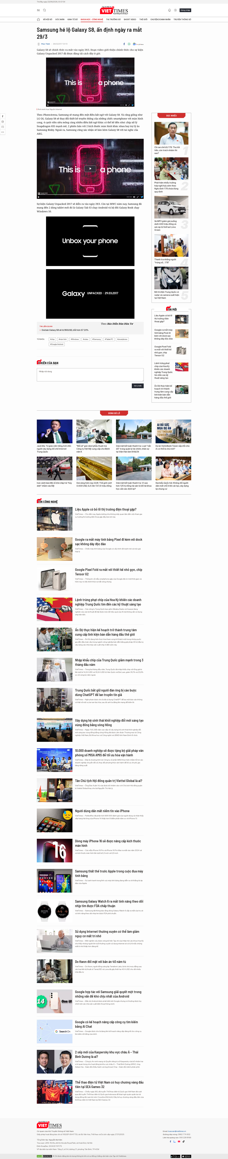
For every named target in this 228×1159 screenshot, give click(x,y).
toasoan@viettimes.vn (177, 1131)
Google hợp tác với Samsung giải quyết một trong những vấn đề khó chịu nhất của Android (108, 994)
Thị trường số (113, 19)
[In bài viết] (129, 44)
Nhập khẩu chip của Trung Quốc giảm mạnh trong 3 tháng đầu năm (109, 662)
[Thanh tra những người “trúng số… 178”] (171, 245)
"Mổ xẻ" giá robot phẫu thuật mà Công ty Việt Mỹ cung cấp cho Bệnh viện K (93, 449)
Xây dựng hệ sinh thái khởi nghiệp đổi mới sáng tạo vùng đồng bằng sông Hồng (109, 722)
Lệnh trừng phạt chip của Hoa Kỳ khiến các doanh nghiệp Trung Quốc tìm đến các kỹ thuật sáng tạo (163, 370)
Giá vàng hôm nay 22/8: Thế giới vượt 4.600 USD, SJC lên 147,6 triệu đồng (94, 484)
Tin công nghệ (48, 502)
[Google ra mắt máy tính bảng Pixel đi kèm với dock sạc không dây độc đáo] (181, 333)
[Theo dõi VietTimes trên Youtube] (179, 1141)
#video (85, 339)
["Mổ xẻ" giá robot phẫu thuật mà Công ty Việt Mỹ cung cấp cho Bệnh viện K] (94, 431)
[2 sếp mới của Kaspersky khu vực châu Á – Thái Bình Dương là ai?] (54, 1062)
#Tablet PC (109, 339)
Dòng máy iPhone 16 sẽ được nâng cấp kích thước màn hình (108, 843)
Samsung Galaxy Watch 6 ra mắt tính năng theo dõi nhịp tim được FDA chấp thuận (109, 903)
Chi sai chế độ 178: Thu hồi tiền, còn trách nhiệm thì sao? (167, 150)
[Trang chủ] (38, 19)
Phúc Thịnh (45, 44)
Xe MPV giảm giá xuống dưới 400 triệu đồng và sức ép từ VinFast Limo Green (165, 225)
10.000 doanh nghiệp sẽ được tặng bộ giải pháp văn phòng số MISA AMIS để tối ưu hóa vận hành (109, 752)
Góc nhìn (59, 19)
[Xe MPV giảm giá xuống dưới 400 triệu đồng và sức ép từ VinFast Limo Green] (171, 207)
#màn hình (63, 339)
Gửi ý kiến (138, 386)
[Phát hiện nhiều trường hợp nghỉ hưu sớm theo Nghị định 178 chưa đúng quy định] (171, 168)
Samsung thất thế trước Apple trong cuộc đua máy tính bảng (109, 873)
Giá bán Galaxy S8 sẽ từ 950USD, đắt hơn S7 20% (65, 330)
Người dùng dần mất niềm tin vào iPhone (102, 811)
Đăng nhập (185, 10)
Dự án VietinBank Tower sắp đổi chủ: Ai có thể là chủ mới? (173, 447)
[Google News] (138, 44)
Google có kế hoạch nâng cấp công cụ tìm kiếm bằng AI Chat (106, 1024)
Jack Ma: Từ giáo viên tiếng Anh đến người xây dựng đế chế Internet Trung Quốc (54, 449)
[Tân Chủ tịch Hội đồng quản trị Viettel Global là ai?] (54, 790)
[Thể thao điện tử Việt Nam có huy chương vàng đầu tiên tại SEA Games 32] (54, 1092)
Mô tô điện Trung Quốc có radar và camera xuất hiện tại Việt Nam (166, 295)
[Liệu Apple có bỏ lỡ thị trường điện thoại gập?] (181, 319)
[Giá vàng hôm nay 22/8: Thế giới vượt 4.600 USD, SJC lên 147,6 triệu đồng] (94, 468)
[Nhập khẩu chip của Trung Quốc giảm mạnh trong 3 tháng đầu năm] (54, 669)
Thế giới (143, 19)
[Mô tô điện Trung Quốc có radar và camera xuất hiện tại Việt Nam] (171, 278)
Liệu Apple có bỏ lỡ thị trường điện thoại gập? (163, 318)
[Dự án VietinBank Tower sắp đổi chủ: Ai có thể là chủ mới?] (173, 431)
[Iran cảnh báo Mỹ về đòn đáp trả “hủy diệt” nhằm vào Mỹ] (54, 468)
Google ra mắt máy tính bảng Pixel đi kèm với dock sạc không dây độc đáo (163, 334)
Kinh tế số (73, 19)
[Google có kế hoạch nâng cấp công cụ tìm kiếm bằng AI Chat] (54, 1031)
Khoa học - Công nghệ (92, 19)
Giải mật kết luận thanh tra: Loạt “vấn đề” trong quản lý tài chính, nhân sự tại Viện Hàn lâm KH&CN (133, 449)
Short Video (130, 19)
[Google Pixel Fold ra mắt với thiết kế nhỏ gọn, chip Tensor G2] (181, 350)
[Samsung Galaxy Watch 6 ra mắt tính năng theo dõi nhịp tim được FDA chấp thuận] (54, 911)
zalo (175, 1141)
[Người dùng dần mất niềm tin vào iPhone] (54, 820)
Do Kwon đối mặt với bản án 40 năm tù (100, 961)
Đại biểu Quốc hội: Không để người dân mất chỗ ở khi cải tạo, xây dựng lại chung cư (172, 486)
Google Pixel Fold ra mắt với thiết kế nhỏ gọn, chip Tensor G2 (162, 351)
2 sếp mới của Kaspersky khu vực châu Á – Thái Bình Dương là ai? (106, 1054)
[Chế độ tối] (175, 10)
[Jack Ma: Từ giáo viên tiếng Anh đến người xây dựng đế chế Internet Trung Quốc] (54, 431)
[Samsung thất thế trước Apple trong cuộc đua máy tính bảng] (54, 881)
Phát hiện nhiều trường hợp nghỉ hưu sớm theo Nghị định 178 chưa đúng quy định (166, 187)
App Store (175, 1156)
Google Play (186, 1156)
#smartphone (122, 339)
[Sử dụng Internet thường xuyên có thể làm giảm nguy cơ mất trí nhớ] (54, 941)
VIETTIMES (114, 10)
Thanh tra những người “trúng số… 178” (165, 261)
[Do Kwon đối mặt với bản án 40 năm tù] (54, 971)
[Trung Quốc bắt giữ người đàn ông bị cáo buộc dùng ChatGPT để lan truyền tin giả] (54, 700)
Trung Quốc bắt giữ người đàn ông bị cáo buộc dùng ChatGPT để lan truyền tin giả (105, 692)
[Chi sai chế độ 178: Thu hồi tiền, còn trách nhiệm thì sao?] (171, 133)
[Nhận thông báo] (169, 10)
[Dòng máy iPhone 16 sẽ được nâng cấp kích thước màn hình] (54, 850)
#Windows (75, 339)
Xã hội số (47, 19)
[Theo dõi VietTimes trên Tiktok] (183, 1141)
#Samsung (96, 339)
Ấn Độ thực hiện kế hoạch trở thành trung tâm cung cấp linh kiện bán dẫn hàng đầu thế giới (163, 392)
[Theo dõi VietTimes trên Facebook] (170, 1141)
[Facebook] (124, 44)
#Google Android (56, 344)
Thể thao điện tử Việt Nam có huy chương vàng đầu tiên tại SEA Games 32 (109, 1084)
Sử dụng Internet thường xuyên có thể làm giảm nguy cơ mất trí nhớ (107, 933)
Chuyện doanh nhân (160, 19)
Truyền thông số (182, 19)
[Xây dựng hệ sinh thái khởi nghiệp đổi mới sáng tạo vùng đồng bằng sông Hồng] (54, 730)
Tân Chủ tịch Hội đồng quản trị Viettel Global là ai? (108, 781)
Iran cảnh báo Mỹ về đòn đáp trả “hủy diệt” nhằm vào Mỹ (54, 484)
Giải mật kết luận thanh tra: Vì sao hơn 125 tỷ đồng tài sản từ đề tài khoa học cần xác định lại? (133, 486)
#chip (52, 339)
